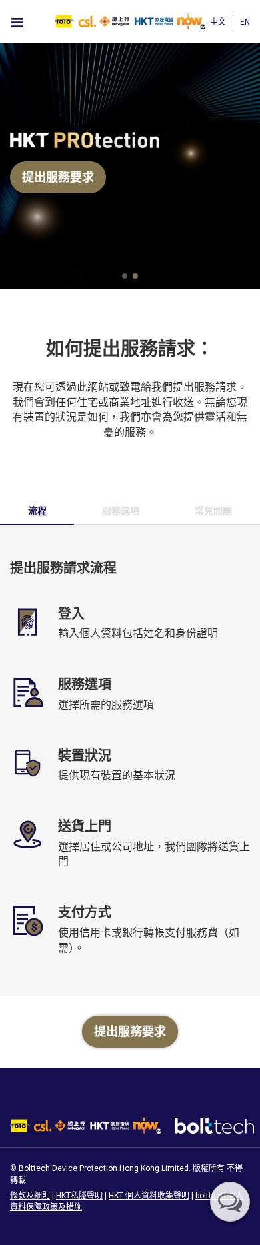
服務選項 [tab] (120, 510)
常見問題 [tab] (213, 510)
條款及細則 (30, 1195)
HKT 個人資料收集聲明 (149, 1195)
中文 (218, 22)
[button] (124, 276)
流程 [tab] (37, 510)
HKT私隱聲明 (79, 1195)
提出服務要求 (58, 177)
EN (245, 22)
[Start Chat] (230, 1202)
